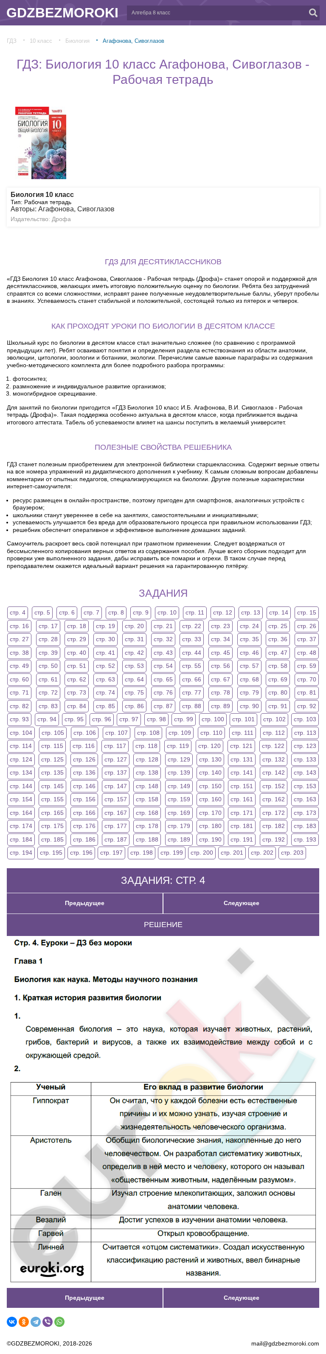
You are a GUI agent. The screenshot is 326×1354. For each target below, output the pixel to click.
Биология (77, 41)
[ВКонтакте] (12, 1322)
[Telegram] (36, 1322)
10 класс (41, 41)
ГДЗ (12, 41)
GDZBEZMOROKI (62, 12)
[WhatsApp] (59, 1322)
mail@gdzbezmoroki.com (285, 1343)
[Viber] (47, 1322)
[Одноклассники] (24, 1322)
